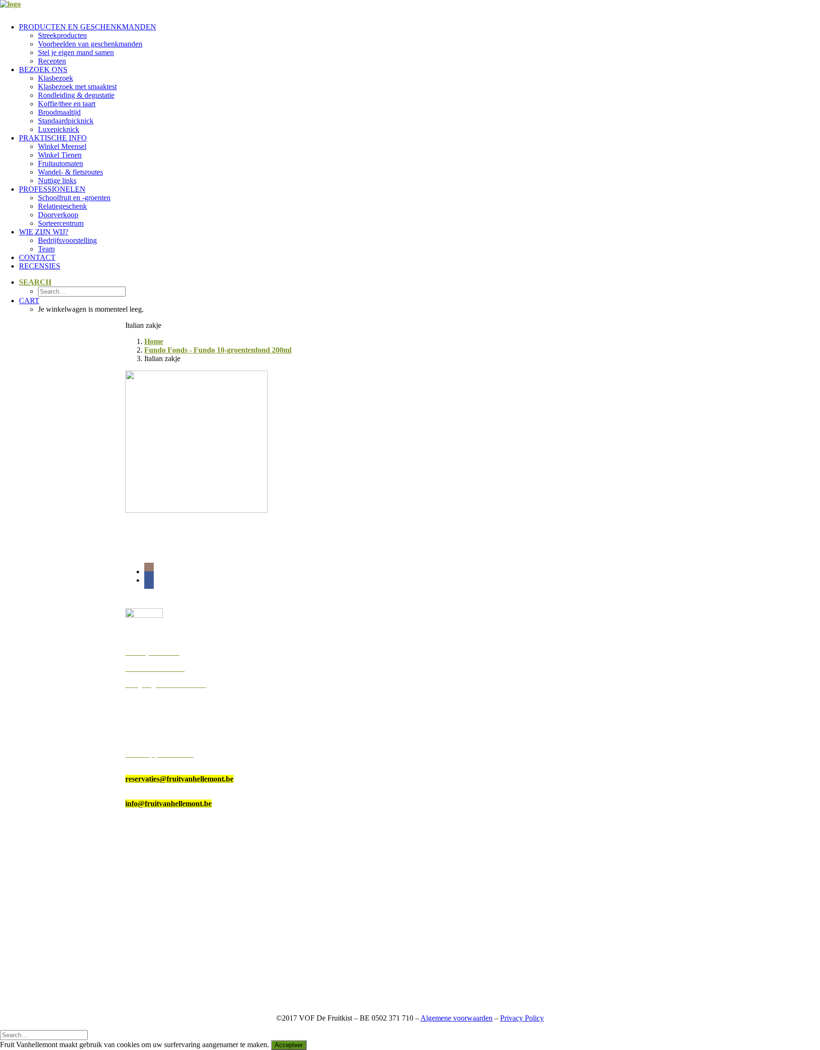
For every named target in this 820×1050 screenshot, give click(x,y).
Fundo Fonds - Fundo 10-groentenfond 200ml (217, 350)
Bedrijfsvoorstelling (67, 240)
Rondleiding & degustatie (76, 95)
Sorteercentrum (61, 223)
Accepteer (289, 1045)
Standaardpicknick (65, 121)
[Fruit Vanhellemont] (410, 7)
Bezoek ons (43, 69)
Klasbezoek (55, 78)
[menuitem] (419, 44)
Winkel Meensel (62, 146)
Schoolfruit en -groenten (74, 198)
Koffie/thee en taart (66, 104)
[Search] (44, 1035)
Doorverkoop (58, 215)
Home (153, 341)
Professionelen (52, 189)
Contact (37, 257)
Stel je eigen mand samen (76, 52)
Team (46, 249)
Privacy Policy (522, 1018)
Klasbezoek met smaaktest (77, 87)
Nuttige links (57, 181)
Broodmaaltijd (59, 112)
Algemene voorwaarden (456, 1018)
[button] (35, 282)
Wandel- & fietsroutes (70, 172)
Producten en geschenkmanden (87, 27)
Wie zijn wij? (43, 232)
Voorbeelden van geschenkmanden (90, 44)
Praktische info (53, 138)
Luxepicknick (58, 129)
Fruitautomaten (60, 163)
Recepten (52, 61)
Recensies (39, 266)
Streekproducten (62, 35)
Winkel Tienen (60, 155)
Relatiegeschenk (62, 206)
